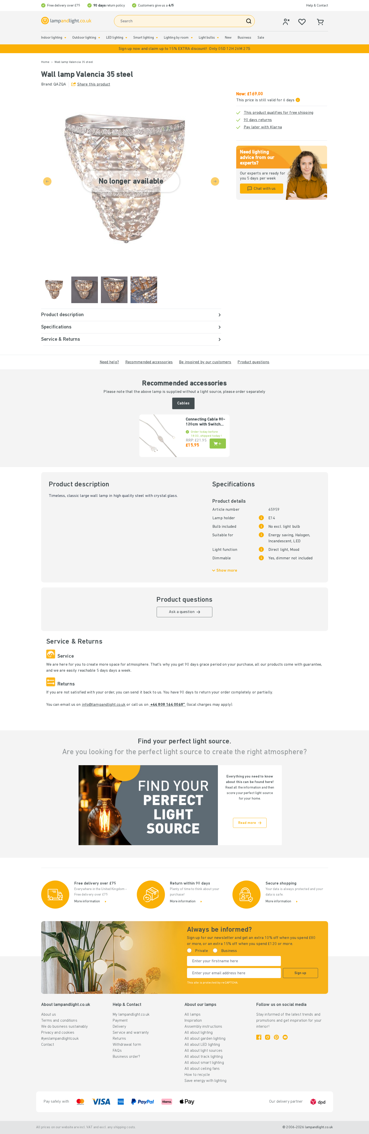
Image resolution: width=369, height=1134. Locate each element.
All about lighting (198, 1033)
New (228, 38)
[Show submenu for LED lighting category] (126, 37)
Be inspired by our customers (205, 362)
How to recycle (197, 1075)
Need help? (109, 362)
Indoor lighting (52, 38)
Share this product (93, 84)
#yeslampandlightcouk (60, 1039)
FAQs (117, 1051)
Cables (183, 403)
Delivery (119, 1027)
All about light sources (203, 1051)
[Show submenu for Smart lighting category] (157, 37)
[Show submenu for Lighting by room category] (192, 37)
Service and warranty (131, 1033)
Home (45, 62)
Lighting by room (176, 38)
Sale (261, 38)
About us (48, 1015)
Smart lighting (143, 38)
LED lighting (114, 38)
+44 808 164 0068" (167, 705)
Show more (226, 571)
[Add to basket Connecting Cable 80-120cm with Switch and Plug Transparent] (218, 444)
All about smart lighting (204, 1063)
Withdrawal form (127, 1045)
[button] (184, 48)
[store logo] (66, 21)
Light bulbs (207, 38)
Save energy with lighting (205, 1081)
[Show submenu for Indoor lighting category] (65, 37)
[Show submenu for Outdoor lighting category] (99, 37)
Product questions (253, 362)
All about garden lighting (204, 1039)
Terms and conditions (59, 1021)
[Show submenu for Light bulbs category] (218, 37)
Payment (120, 1021)
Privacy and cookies (58, 1033)
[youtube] (285, 1037)
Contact (47, 1045)
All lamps (192, 1015)
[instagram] (267, 1037)
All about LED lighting (202, 1045)
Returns (119, 1039)
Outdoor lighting (84, 38)
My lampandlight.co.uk (131, 1015)
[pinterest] (276, 1037)
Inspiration (193, 1021)
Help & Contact (317, 6)
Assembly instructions (203, 1027)
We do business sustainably (64, 1027)
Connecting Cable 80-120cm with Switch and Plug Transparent (205, 422)
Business (244, 38)
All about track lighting (203, 1057)
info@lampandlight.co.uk (104, 705)
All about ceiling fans (202, 1069)
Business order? (126, 1057)
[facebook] (258, 1037)
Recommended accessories (149, 362)
